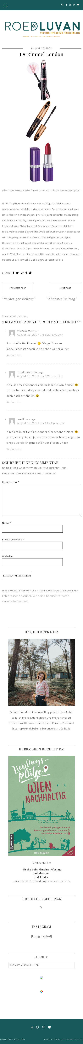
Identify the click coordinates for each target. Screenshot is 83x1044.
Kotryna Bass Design (72, 1039)
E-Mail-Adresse (13, 539)
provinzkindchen (27, 372)
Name (7, 522)
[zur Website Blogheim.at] (41, 991)
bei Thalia (41, 877)
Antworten (14, 355)
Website (7, 556)
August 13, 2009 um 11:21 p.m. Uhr (41, 423)
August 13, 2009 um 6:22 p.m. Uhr (40, 376)
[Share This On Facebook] (14, 273)
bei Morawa (42, 873)
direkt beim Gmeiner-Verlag (41, 869)
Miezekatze (24, 330)
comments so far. (15, 316)
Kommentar (10, 482)
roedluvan (23, 419)
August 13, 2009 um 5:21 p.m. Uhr (40, 334)
